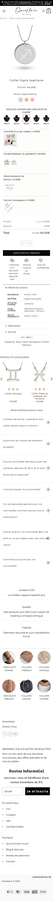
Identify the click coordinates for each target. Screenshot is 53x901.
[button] (4, 11)
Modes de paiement (18, 855)
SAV (8, 820)
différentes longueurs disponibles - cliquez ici (34, 310)
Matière (17, 94)
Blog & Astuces (15, 849)
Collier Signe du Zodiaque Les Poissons (40, 396)
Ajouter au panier (26, 253)
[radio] (20, 100)
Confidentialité (14, 826)
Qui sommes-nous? (17, 843)
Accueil (3, 18)
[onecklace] (26, 11)
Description (14, 325)
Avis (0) (12, 332)
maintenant (25, 2)
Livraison (11, 814)
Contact (10, 861)
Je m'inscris (37, 791)
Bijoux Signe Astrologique (22, 18)
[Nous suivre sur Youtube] (15, 733)
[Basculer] (6, 326)
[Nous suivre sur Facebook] (5, 733)
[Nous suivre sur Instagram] (10, 733)
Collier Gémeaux (13, 393)
